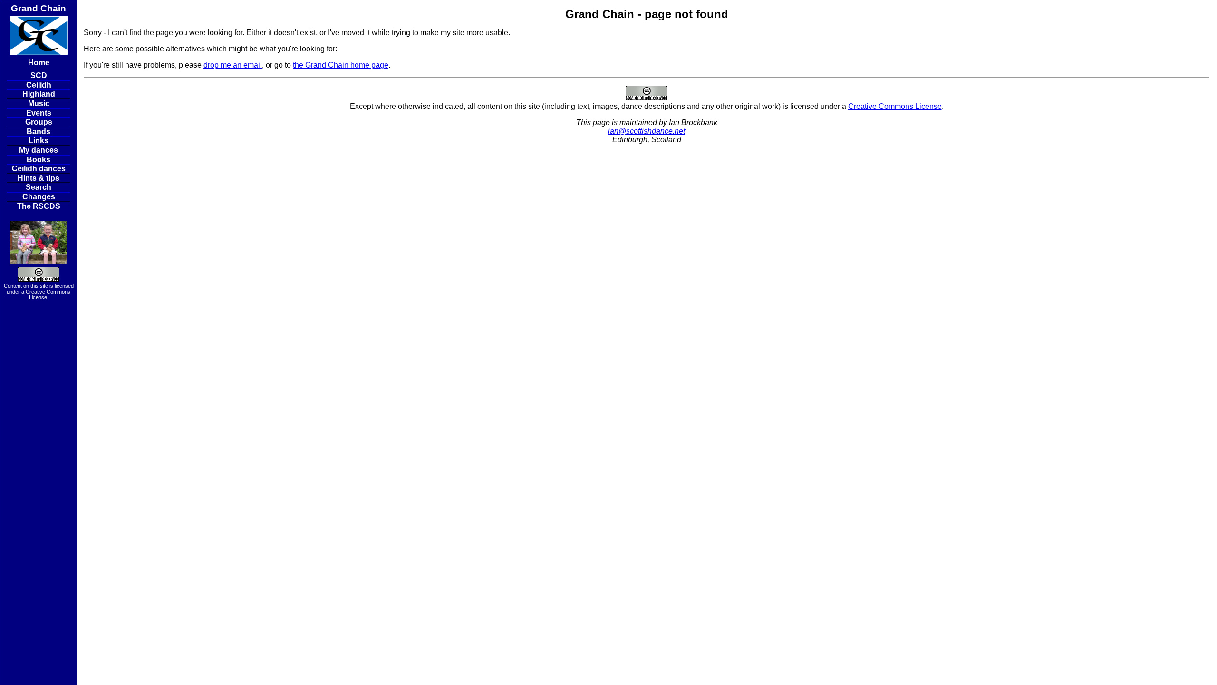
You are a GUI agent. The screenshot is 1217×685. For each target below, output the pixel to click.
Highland (38, 94)
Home (38, 63)
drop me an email (232, 65)
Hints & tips (38, 178)
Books (38, 160)
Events (38, 113)
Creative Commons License (895, 106)
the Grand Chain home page (340, 65)
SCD (38, 75)
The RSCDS (38, 206)
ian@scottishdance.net (646, 131)
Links (38, 141)
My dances (38, 150)
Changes (38, 197)
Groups (38, 122)
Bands (38, 131)
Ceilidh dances (39, 169)
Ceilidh (38, 85)
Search (38, 187)
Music (38, 103)
